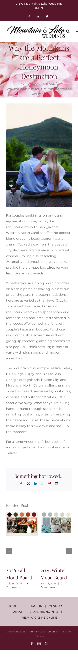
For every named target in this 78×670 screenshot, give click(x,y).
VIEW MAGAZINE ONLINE (39, 617)
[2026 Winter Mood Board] (56, 514)
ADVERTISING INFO (44, 612)
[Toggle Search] (68, 31)
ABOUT (18, 612)
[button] (9, 551)
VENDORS (56, 606)
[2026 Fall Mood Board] (22, 514)
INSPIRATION (33, 606)
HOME (12, 606)
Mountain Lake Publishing (43, 631)
